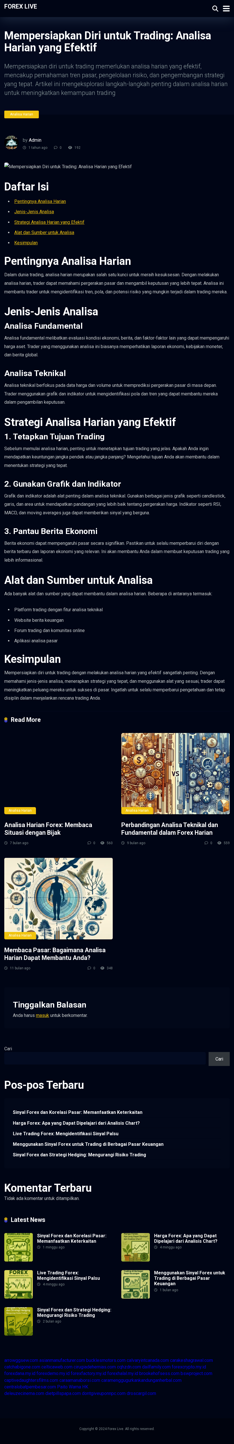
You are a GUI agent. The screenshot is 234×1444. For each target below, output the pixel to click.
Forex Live (20, 6)
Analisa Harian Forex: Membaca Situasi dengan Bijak (48, 828)
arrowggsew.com (21, 1360)
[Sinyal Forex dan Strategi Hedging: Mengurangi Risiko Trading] (18, 1334)
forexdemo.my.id (53, 1373)
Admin (35, 140)
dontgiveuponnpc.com (104, 1393)
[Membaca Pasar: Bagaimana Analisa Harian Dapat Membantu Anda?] (58, 898)
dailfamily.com (156, 1367)
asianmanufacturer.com (62, 1360)
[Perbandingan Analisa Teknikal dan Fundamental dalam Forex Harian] (175, 773)
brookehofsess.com (159, 1373)
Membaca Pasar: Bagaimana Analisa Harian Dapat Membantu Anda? (55, 954)
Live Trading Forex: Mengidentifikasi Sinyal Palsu (65, 1133)
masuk (42, 1015)
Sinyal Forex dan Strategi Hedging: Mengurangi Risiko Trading (79, 1154)
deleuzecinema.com (24, 1393)
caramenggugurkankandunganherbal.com (141, 1380)
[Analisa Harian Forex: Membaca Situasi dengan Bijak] (58, 773)
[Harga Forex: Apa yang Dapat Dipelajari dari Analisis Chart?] (135, 1260)
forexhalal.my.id (122, 1373)
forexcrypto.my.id (189, 1367)
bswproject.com (196, 1373)
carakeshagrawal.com (191, 1360)
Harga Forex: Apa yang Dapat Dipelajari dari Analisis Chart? (76, 1123)
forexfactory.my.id (88, 1373)
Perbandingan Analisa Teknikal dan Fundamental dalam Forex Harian (169, 828)
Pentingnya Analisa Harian (40, 201)
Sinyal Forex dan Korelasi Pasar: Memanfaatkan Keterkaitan (77, 1112)
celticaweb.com (56, 1367)
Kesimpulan (26, 242)
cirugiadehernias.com (95, 1367)
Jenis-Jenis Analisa (34, 211)
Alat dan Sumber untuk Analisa (44, 232)
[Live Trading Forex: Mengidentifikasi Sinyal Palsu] (18, 1297)
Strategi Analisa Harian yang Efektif (49, 222)
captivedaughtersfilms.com (31, 1380)
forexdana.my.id (19, 1373)
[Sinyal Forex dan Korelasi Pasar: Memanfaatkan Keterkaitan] (18, 1260)
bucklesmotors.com (106, 1360)
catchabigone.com (22, 1367)
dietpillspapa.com (63, 1393)
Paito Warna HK (72, 1387)
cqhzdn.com (129, 1367)
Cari (8, 1048)
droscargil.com (141, 1393)
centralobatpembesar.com (30, 1387)
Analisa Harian (21, 114)
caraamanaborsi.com (79, 1380)
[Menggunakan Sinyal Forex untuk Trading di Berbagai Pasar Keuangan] (135, 1297)
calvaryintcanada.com (148, 1360)
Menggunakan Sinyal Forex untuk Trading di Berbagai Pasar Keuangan (88, 1144)
